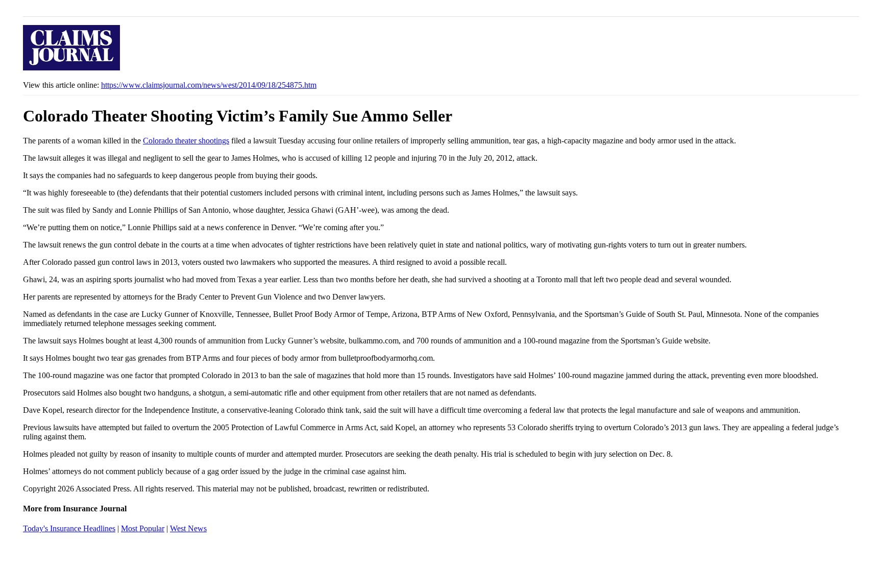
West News (188, 528)
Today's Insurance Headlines (69, 528)
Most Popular (142, 528)
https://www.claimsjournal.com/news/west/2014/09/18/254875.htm (208, 85)
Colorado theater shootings (186, 140)
